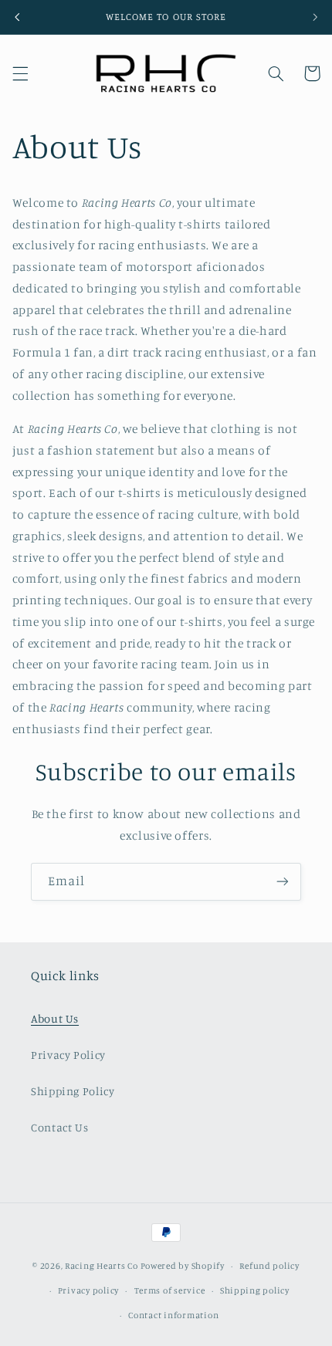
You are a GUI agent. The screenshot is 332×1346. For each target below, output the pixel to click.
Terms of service (169, 1290)
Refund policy (269, 1265)
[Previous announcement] (17, 17)
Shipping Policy (72, 1090)
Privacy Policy (68, 1054)
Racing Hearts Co (101, 1265)
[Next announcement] (315, 17)
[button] (20, 73)
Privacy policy (88, 1290)
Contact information (173, 1315)
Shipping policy (255, 1290)
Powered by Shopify (183, 1265)
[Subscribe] (282, 882)
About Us (55, 1018)
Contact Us (59, 1127)
